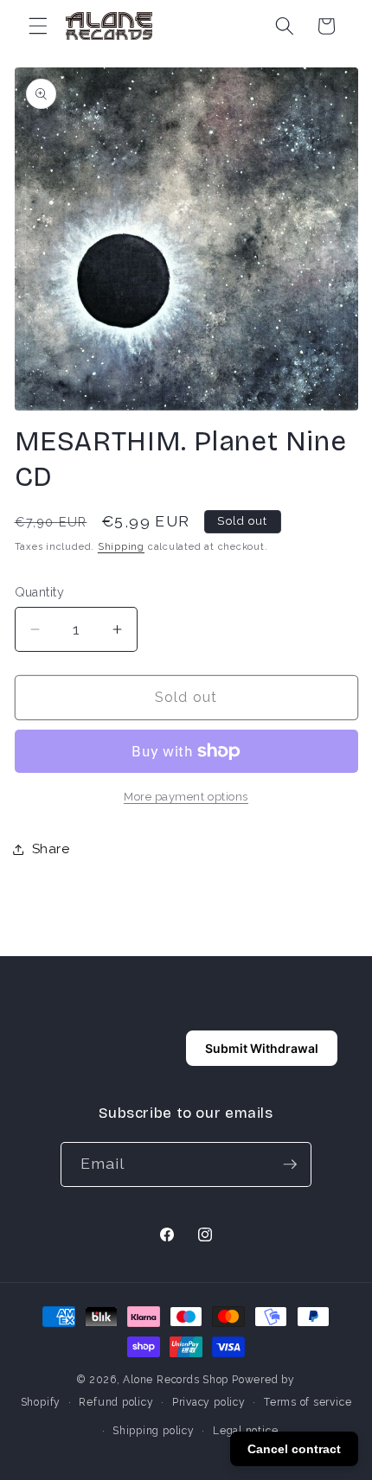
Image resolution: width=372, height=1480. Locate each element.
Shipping (121, 546)
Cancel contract (294, 1449)
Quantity (40, 592)
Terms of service (307, 1402)
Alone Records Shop (175, 1380)
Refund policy (116, 1402)
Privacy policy (209, 1402)
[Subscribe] (290, 1164)
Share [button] (51, 849)
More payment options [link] (186, 796)
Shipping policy (153, 1431)
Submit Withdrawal (261, 1048)
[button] (38, 26)
